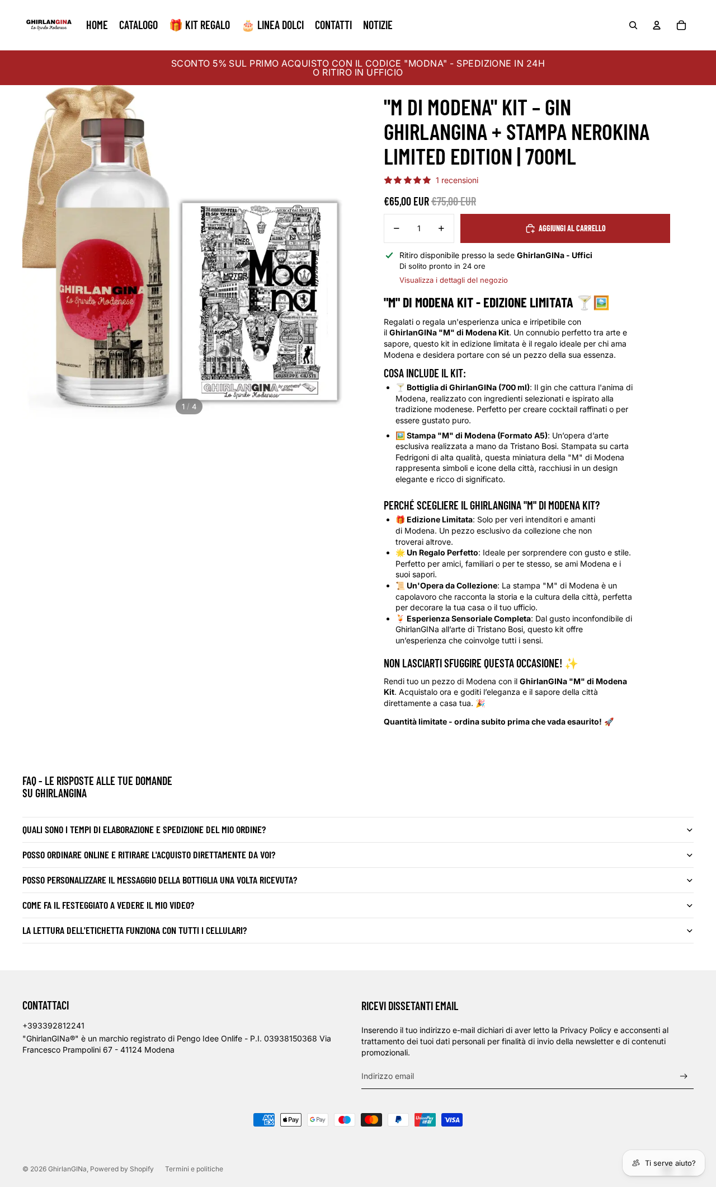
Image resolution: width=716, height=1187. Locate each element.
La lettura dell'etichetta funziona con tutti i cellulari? (134, 930)
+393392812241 (53, 1025)
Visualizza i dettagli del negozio (453, 279)
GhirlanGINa (67, 1169)
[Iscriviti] (684, 1076)
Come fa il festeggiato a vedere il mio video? (108, 905)
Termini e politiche (194, 1169)
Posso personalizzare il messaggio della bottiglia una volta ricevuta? (159, 879)
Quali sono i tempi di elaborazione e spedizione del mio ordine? (144, 829)
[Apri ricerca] (633, 25)
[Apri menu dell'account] (656, 25)
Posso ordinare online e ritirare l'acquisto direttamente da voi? (148, 854)
